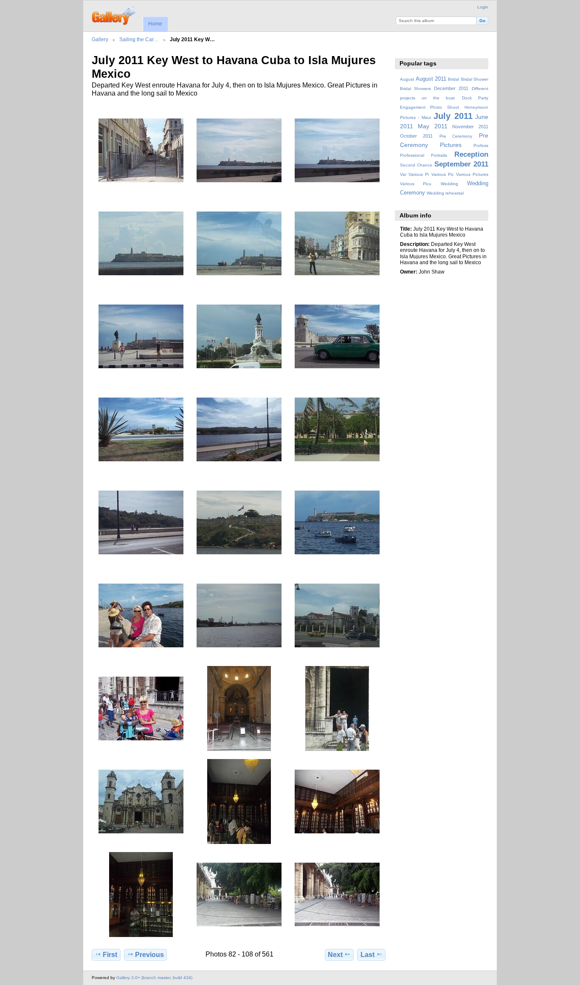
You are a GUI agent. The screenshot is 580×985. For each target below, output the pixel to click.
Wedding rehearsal (445, 193)
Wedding (449, 183)
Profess (480, 145)
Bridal (453, 79)
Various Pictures (472, 174)
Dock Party (475, 98)
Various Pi (418, 174)
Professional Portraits (423, 155)
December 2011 (451, 88)
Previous (149, 954)
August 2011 (431, 79)
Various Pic (442, 174)
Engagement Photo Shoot (429, 107)
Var (403, 174)
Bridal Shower (474, 79)
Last (367, 954)
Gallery (100, 39)
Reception (471, 154)
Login (482, 7)
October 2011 (416, 135)
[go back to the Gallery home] (114, 15)
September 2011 (461, 164)
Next (335, 954)
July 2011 (453, 116)
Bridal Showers (415, 88)
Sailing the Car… (139, 39)
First (110, 954)
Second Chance (416, 165)
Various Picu (415, 183)
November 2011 (470, 126)
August (407, 79)
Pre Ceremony (456, 136)
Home (155, 24)
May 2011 (433, 126)
